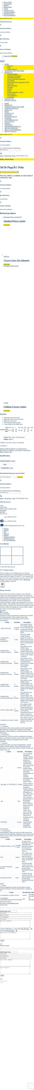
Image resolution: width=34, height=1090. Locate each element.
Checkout (9, 125)
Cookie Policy (8, 4)
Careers (6, 9)
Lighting (9, 89)
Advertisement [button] (4, 829)
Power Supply (11, 94)
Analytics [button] (2, 741)
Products (8, 72)
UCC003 (12, 461)
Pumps (9, 90)
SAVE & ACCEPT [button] (5, 901)
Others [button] (2, 883)
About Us (10, 66)
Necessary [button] (3, 610)
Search (2, 150)
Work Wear (10, 84)
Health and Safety (12, 85)
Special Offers (10, 100)
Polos (13, 156)
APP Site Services (9, 14)
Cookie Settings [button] (4, 581)
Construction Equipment (14, 76)
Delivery (6, 5)
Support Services (12, 69)
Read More (27, 579)
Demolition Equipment (13, 77)
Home (7, 64)
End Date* (3, 931)
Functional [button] (3, 724)
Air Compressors (12, 95)
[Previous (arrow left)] (0, 982)
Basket (7, 123)
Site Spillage (10, 80)
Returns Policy (8, 7)
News (9, 67)
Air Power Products (9, 12)
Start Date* (18, 929)
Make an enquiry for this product (9, 172)
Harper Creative (9, 570)
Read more (7, 225)
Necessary (5, 612)
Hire (5, 532)
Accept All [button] (13, 581)
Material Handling (12, 74)
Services (6, 530)
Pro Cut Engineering (9, 15)
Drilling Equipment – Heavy (15, 92)
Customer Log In (8, 10)
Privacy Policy (8, 2)
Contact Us (9, 99)
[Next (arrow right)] (2, 982)
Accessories (10, 97)
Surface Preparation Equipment (16, 79)
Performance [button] (3, 733)
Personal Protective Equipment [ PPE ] (18, 82)
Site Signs (10, 87)
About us (6, 533)
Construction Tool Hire (14, 71)
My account (9, 121)
